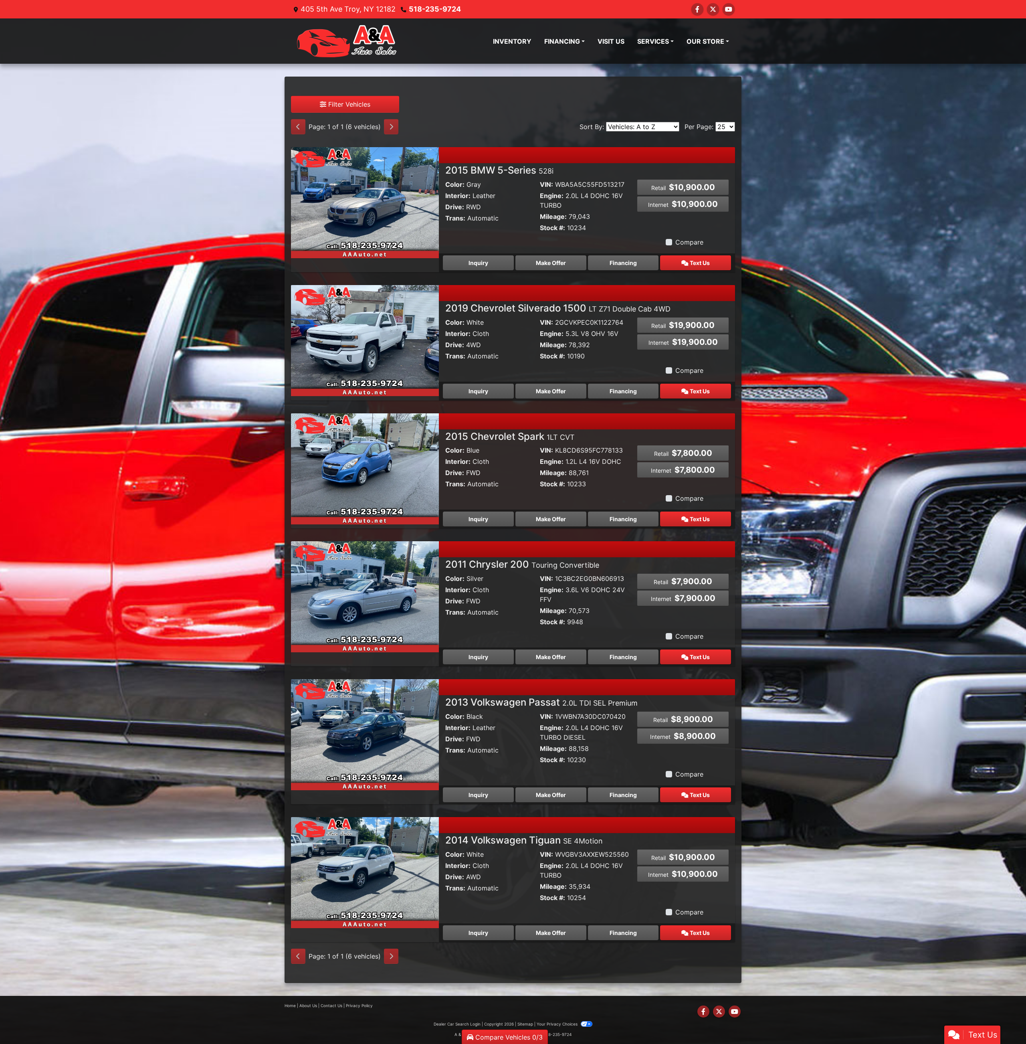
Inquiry (478, 262)
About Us (308, 1005)
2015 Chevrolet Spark (510, 436)
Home (290, 1005)
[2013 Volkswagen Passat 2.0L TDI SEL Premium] (365, 734)
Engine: (551, 196)
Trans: (455, 218)
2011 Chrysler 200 (522, 564)
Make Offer (551, 262)
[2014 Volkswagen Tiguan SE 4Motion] (365, 872)
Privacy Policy (359, 1005)
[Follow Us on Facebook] (697, 9)
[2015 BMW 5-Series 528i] (365, 202)
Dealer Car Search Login (457, 1024)
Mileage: (553, 216)
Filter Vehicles (348, 104)
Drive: (454, 207)
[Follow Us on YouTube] (729, 9)
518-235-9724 (435, 9)
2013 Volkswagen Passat (541, 702)
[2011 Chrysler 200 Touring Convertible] (365, 596)
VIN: (546, 184)
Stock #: (552, 228)
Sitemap (525, 1024)
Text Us (699, 262)
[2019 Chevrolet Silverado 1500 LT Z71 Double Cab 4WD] (365, 340)
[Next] (391, 126)
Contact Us (331, 1005)
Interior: (458, 196)
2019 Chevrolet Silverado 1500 (558, 308)
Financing (623, 262)
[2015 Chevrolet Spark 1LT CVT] (365, 468)
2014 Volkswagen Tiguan (524, 840)
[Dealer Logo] (347, 41)
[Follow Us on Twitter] (713, 9)
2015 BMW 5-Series (499, 170)
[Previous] (298, 126)
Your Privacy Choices (558, 1024)
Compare (689, 242)
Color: (455, 184)
